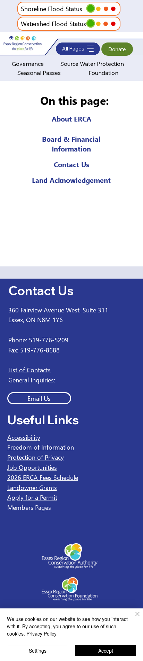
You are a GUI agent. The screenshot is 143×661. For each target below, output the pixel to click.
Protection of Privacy (35, 457)
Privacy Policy (41, 633)
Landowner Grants (32, 487)
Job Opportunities (32, 467)
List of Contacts (29, 369)
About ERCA (71, 118)
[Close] (133, 618)
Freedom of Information (40, 447)
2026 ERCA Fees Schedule (42, 477)
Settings (38, 650)
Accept (105, 650)
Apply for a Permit (32, 497)
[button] (90, 8)
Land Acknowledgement (71, 180)
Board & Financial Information (71, 143)
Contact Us (71, 164)
